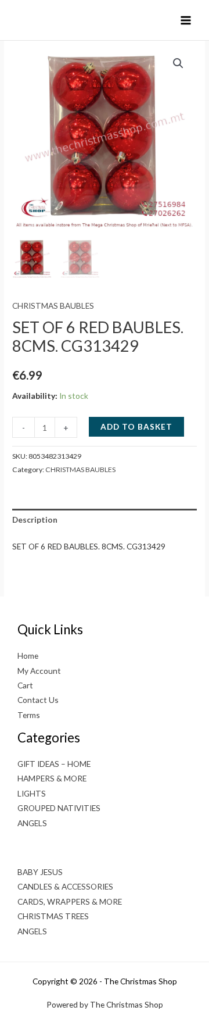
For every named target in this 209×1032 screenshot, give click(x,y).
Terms (28, 715)
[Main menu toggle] (186, 20)
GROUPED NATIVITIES (58, 808)
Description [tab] (34, 519)
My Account (39, 671)
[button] (178, 63)
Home (27, 655)
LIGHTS (31, 793)
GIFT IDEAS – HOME (54, 764)
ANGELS (32, 823)
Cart (25, 685)
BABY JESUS (40, 872)
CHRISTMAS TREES (53, 916)
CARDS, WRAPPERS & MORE (69, 901)
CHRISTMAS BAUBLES (53, 305)
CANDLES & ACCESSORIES (65, 886)
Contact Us (38, 700)
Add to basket (136, 426)
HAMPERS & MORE (52, 778)
